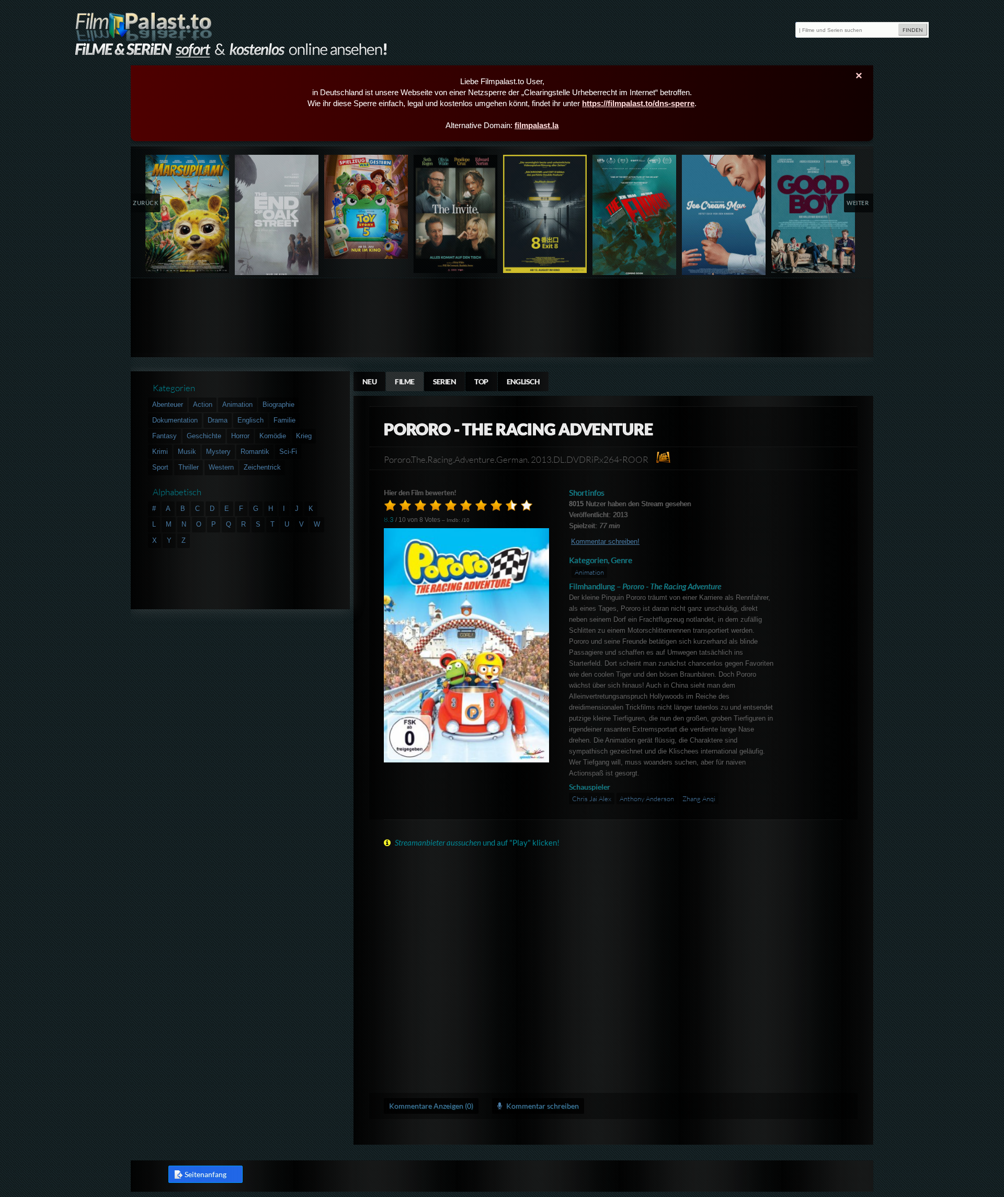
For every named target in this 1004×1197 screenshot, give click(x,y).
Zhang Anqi (698, 798)
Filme (404, 381)
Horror (240, 436)
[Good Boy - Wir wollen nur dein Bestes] (813, 214)
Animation (589, 572)
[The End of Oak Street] (277, 217)
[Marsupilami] (187, 214)
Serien (445, 381)
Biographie (278, 404)
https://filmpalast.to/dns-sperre (638, 103)
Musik (187, 451)
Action (202, 404)
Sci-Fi (288, 451)
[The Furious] (634, 217)
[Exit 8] (545, 214)
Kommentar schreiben (542, 1105)
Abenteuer (167, 404)
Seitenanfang (205, 1174)
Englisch (523, 381)
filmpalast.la (536, 125)
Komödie (272, 436)
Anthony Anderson (647, 798)
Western (221, 467)
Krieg (304, 436)
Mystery (218, 451)
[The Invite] (456, 214)
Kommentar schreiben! (605, 541)
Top (481, 381)
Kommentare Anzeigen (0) (431, 1105)
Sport (160, 467)
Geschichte (204, 436)
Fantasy (164, 436)
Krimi (160, 451)
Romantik (255, 451)
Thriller (188, 467)
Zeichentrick (262, 467)
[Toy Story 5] (366, 207)
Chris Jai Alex (591, 798)
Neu (369, 381)
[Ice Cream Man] (724, 217)
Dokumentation (175, 420)
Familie (284, 420)
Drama (217, 420)
